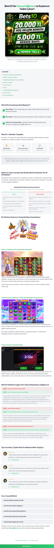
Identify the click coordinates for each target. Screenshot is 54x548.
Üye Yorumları (6, 92)
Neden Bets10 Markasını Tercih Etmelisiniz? (13, 80)
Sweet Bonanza (7, 85)
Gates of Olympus (7, 82)
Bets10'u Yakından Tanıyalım (10, 77)
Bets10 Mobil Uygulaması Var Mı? (13, 522)
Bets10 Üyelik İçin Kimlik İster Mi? (14, 500)
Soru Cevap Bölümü (8, 95)
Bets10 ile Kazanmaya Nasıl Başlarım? (12, 75)
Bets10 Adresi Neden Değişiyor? (13, 505)
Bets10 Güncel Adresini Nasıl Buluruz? (15, 511)
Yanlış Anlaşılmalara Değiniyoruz (11, 90)
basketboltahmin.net (23, 540)
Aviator (5, 87)
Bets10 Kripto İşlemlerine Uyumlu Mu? (15, 516)
